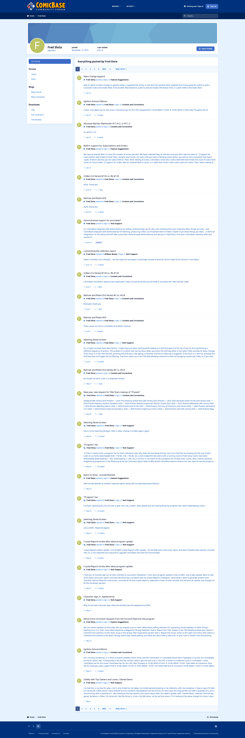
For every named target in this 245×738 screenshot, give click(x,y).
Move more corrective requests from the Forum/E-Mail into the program (119, 618)
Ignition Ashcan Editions (95, 101)
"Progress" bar (91, 444)
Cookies (66, 733)
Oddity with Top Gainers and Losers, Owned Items (108, 679)
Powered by (206, 733)
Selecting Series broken (95, 339)
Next (104, 69)
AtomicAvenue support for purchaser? (102, 220)
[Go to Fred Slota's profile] (79, 78)
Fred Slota (90, 79)
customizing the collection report (100, 250)
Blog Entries (36, 92)
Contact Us (56, 733)
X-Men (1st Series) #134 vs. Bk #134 (101, 176)
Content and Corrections (133, 104)
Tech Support (116, 223)
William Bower (111, 254)
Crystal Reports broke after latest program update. (108, 541)
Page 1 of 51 (120, 69)
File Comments (37, 115)
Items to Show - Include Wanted (99, 474)
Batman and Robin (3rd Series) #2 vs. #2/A (104, 295)
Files (33, 110)
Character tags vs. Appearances (99, 596)
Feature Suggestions (120, 79)
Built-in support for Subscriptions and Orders (106, 145)
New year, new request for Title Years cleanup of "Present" (112, 392)
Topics (34, 74)
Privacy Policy (43, 733)
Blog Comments (38, 97)
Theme (31, 733)
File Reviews (36, 119)
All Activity (35, 61)
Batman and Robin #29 (95, 198)
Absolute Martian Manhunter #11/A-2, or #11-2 (107, 123)
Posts (33, 79)
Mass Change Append (94, 76)
